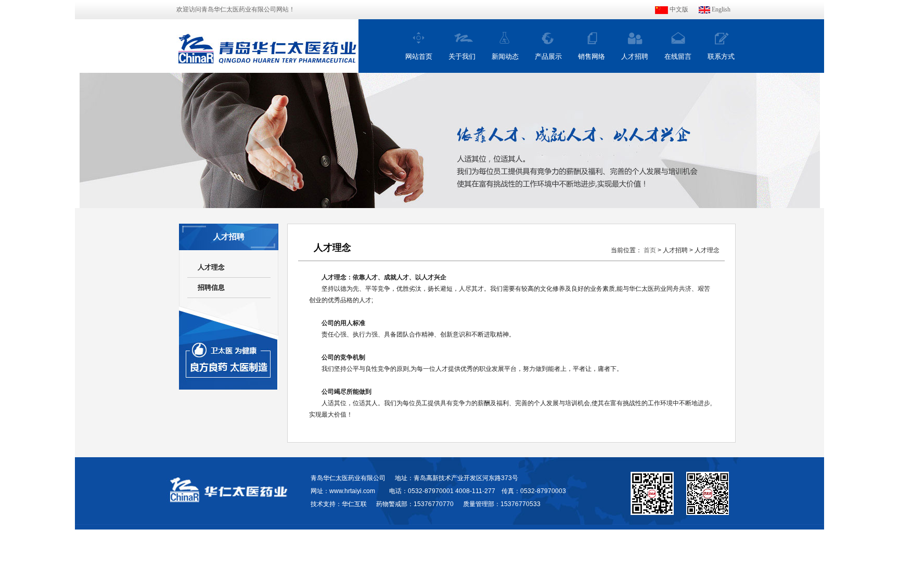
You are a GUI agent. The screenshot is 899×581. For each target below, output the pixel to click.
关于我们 (462, 56)
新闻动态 (505, 56)
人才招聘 (634, 56)
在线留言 (677, 56)
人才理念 (211, 267)
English (720, 9)
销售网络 (591, 56)
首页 (650, 250)
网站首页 (418, 56)
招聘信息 (211, 287)
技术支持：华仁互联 (339, 504)
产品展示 (548, 56)
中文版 (678, 9)
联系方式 (721, 56)
